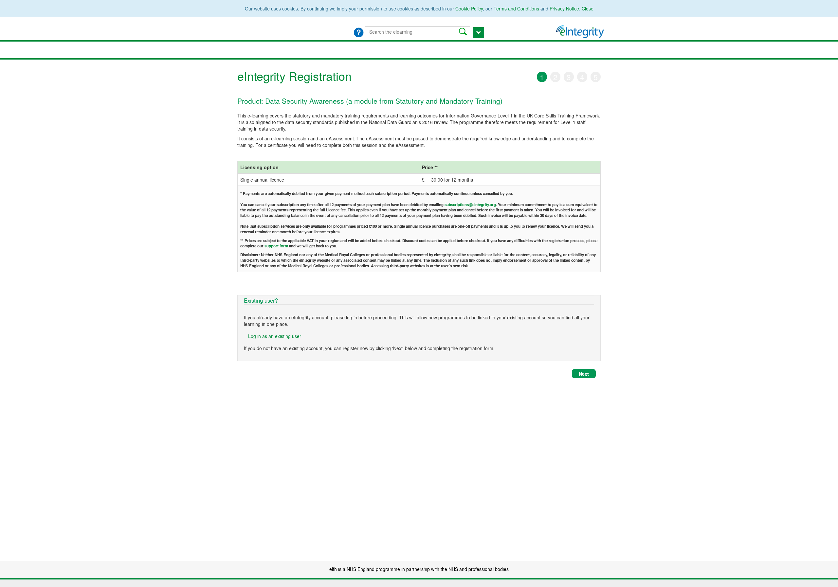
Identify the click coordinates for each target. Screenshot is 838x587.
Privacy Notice (564, 8)
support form (276, 246)
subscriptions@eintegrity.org (470, 204)
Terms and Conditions (516, 8)
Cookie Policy (469, 8)
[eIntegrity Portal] (581, 31)
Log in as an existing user (274, 336)
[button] (463, 31)
